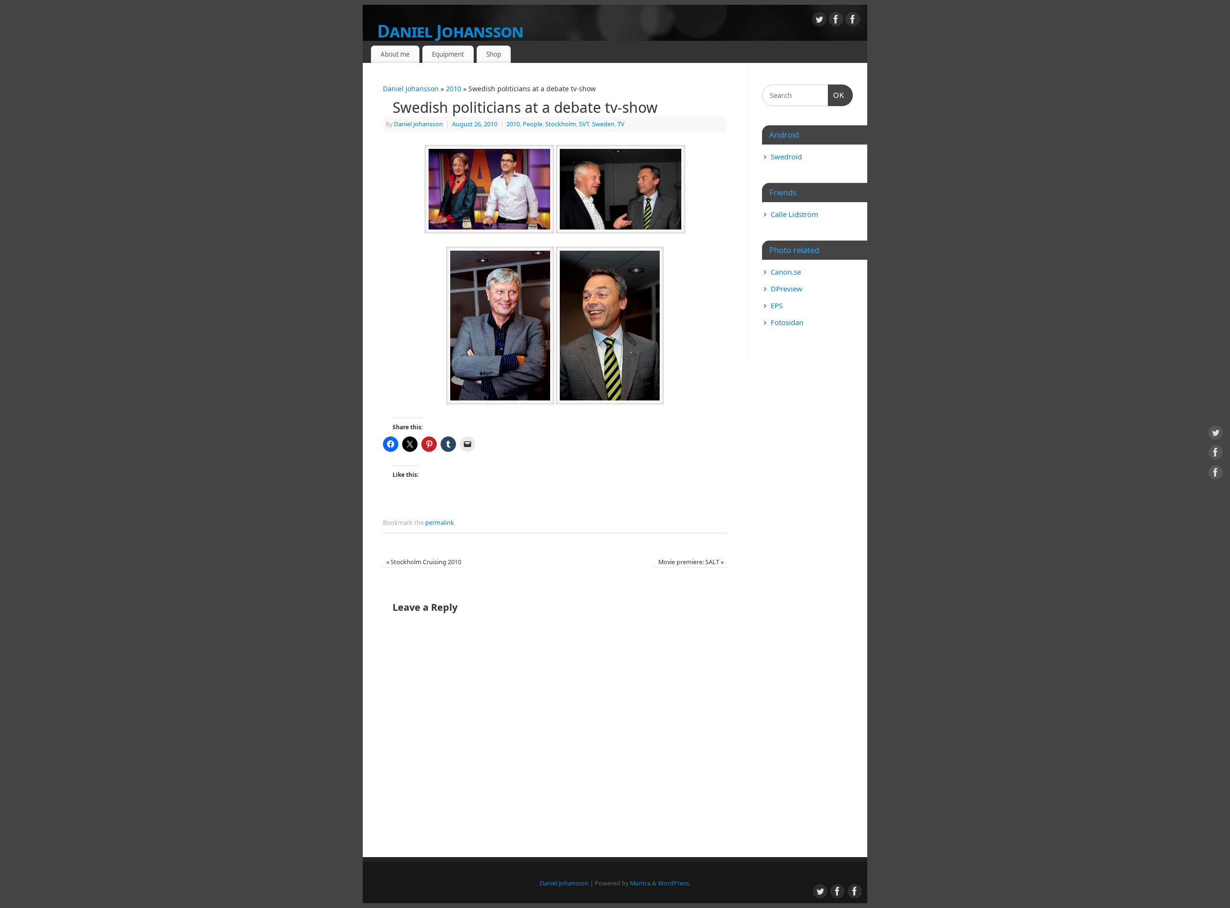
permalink (439, 523)
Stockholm (560, 124)
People (532, 124)
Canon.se (786, 272)
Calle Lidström (794, 214)
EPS (777, 305)
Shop (493, 54)
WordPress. (674, 883)
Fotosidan (787, 322)
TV (621, 124)
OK (836, 95)
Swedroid (786, 156)
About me (395, 54)
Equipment (448, 54)
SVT (584, 124)
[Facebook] (836, 21)
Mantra (640, 883)
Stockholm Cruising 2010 (423, 562)
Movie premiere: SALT (691, 562)
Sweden (603, 124)
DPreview (786, 288)
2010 (453, 88)
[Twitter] (819, 21)
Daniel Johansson (450, 31)
